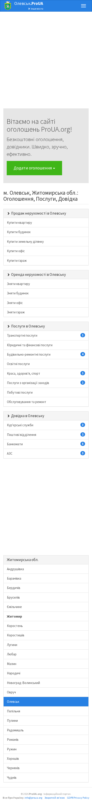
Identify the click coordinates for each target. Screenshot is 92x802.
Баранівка (14, 578)
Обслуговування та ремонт (26, 402)
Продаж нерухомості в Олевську (38, 213)
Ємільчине (14, 607)
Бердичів (13, 588)
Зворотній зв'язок (54, 797)
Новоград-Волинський (23, 683)
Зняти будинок (18, 293)
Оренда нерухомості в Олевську (38, 274)
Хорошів (13, 758)
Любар (12, 654)
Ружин (12, 749)
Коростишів (15, 635)
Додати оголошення (33, 168)
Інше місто (36, 8)
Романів (13, 739)
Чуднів (12, 777)
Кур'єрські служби (45, 425)
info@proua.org (33, 797)
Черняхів (13, 768)
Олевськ (28, 3)
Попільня (13, 711)
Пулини (12, 720)
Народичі (13, 673)
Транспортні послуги (45, 335)
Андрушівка (15, 569)
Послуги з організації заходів (45, 383)
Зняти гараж (16, 312)
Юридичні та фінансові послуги (29, 345)
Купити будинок (19, 232)
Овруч (11, 692)
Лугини (12, 645)
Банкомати (45, 444)
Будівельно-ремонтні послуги (45, 354)
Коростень (15, 626)
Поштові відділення (45, 435)
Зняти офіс (15, 303)
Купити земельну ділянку (25, 241)
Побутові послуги (20, 392)
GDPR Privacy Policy (78, 797)
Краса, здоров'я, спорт (45, 373)
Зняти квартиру (18, 284)
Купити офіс (16, 251)
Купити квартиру (19, 222)
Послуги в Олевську (28, 326)
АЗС (45, 453)
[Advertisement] (46, 62)
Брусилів (13, 597)
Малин (11, 664)
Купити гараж (17, 260)
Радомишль (15, 730)
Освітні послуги (18, 364)
